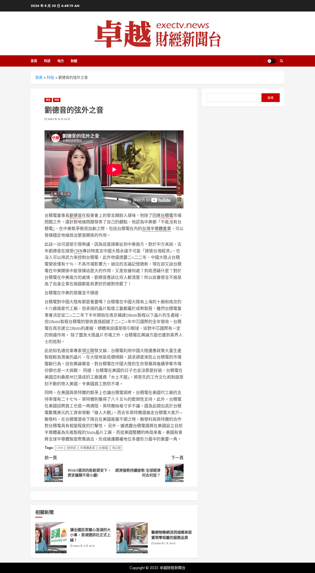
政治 (48, 100)
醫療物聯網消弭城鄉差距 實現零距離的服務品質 (171, 535)
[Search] (281, 60)
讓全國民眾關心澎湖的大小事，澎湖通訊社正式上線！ (90, 535)
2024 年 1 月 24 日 (165, 543)
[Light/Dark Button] (271, 61)
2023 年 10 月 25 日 (59, 119)
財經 (74, 60)
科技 (47, 60)
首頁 (34, 60)
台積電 (167, 215)
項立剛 (88, 350)
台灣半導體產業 (156, 228)
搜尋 (270, 98)
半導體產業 (87, 448)
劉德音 (75, 215)
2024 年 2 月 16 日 (84, 546)
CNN (78, 251)
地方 (60, 60)
